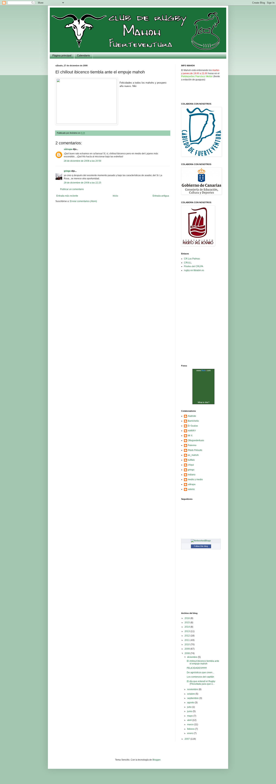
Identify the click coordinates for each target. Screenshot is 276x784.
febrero (191, 729)
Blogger (156, 759)
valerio (191, 489)
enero (190, 733)
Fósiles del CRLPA (193, 266)
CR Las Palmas (192, 258)
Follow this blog (201, 546)
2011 (187, 640)
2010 (187, 644)
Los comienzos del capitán (200, 676)
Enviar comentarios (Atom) (83, 201)
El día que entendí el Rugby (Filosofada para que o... (201, 682)
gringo (67, 171)
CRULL (188, 262)
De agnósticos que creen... (200, 672)
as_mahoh (193, 455)
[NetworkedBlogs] (201, 540)
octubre (191, 694)
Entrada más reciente (67, 195)
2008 (187, 653)
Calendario (83, 55)
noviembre (193, 689)
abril (189, 720)
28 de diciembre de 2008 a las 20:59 (82, 161)
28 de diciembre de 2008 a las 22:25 (82, 182)
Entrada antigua (161, 195)
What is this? (203, 402)
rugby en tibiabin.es (194, 270)
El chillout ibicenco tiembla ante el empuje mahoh (203, 662)
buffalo (191, 460)
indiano (191, 474)
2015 (187, 622)
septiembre (193, 698)
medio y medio (195, 479)
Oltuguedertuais (196, 440)
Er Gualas (193, 425)
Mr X (190, 435)
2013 (187, 631)
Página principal (61, 55)
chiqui (191, 465)
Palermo (192, 445)
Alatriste (192, 416)
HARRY (192, 430)
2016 (187, 618)
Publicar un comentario (72, 189)
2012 (187, 635)
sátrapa (68, 149)
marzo (190, 724)
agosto (191, 702)
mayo (190, 716)
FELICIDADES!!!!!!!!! (197, 668)
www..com (203, 370)
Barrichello (193, 421)
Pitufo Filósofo (195, 450)
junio (190, 711)
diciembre (192, 657)
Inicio (115, 195)
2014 (187, 627)
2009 (187, 649)
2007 (187, 739)
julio (189, 707)
